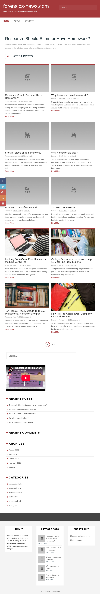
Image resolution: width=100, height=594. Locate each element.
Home (6, 21)
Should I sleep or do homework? (23, 152)
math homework (15, 492)
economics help (15, 484)
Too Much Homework (63, 207)
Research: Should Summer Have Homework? (47, 38)
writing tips (13, 505)
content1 (29, 101)
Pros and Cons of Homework (21, 207)
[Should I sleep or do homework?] (27, 136)
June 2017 (13, 467)
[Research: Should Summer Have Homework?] (27, 78)
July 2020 (13, 454)
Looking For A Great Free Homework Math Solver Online (25, 260)
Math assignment (77, 540)
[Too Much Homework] (73, 190)
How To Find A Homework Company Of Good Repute (71, 315)
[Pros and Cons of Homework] (27, 190)
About (17, 21)
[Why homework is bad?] (73, 136)
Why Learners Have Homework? (69, 95)
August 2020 (14, 450)
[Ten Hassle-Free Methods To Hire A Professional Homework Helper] (27, 296)
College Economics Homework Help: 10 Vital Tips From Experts (71, 260)
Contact (29, 21)
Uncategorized (15, 501)
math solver (13, 497)
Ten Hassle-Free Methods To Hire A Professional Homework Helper (25, 312)
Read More (9, 116)
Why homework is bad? (64, 152)
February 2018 (15, 463)
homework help (15, 488)
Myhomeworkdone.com (80, 536)
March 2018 (14, 459)
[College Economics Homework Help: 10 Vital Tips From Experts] (73, 242)
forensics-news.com (26, 6)
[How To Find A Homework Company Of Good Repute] (73, 297)
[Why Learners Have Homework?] (73, 78)
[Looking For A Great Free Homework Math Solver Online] (27, 242)
